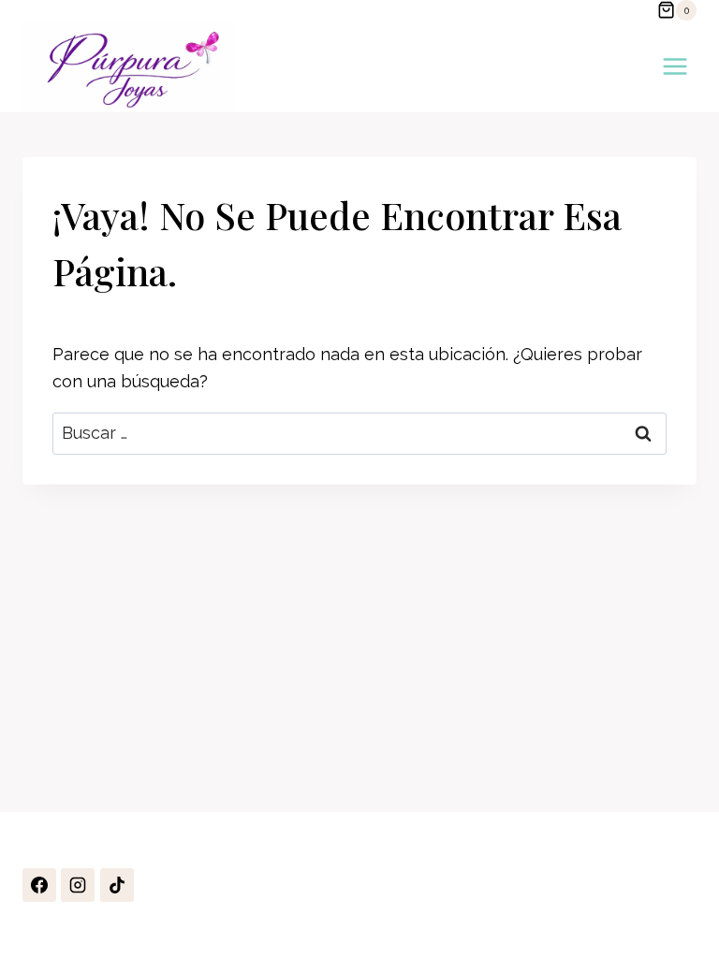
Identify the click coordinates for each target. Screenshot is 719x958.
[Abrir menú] (675, 66)
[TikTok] (117, 885)
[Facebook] (39, 885)
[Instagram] (78, 885)
